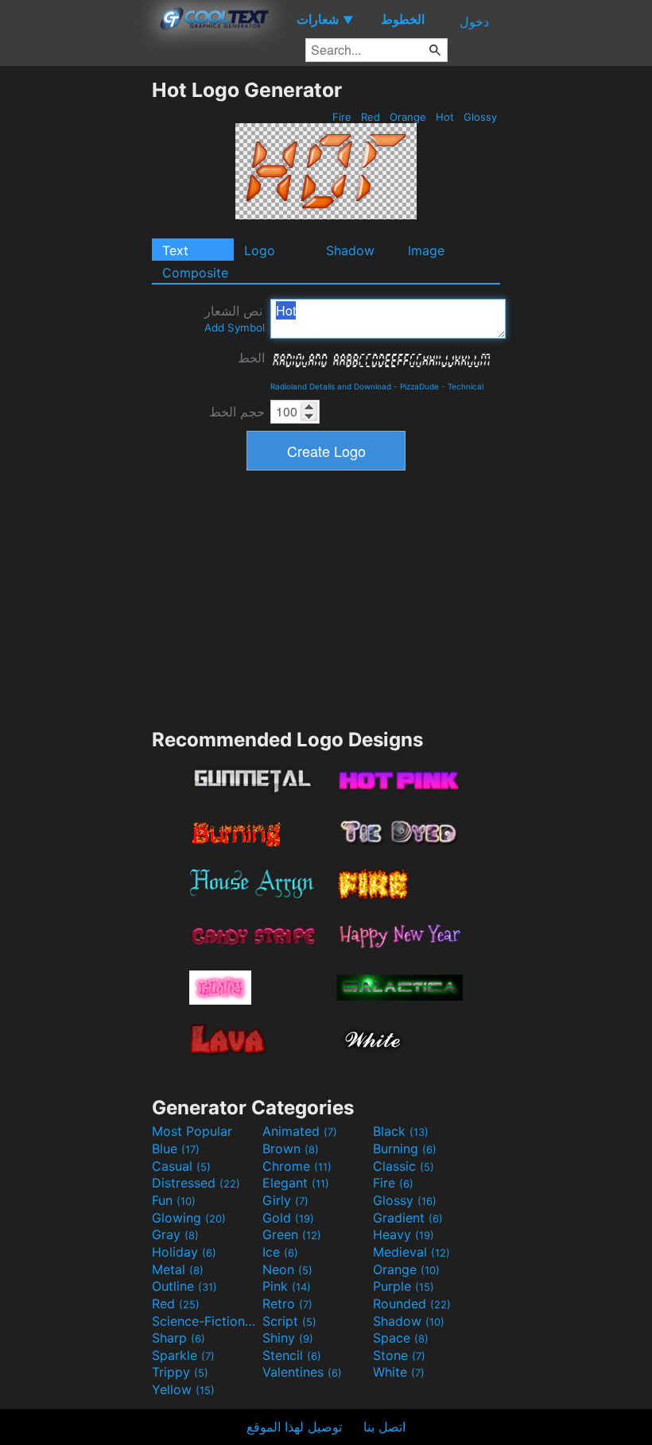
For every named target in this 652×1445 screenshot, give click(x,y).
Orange (407, 116)
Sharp (178, 1338)
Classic (403, 1166)
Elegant (295, 1183)
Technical (465, 386)
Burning (405, 1148)
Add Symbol (234, 327)
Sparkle (183, 1355)
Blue (176, 1148)
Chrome (297, 1166)
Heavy (403, 1234)
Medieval (411, 1252)
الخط (251, 358)
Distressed (196, 1183)
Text (175, 250)
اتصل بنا (384, 1427)
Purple (403, 1286)
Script (289, 1321)
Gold (288, 1218)
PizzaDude (419, 386)
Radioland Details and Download (330, 386)
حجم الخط (237, 412)
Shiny (287, 1338)
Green (291, 1234)
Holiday (184, 1252)
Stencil (291, 1355)
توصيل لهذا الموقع (294, 1427)
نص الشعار (234, 318)
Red (370, 116)
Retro (287, 1303)
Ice (280, 1252)
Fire (342, 116)
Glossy (480, 116)
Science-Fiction (205, 1321)
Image (426, 250)
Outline (184, 1286)
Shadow (350, 250)
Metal (178, 1269)
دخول (474, 21)
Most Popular (192, 1131)
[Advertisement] (75, 316)
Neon (287, 1269)
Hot (445, 116)
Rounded (412, 1303)
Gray (175, 1234)
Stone (399, 1355)
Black (401, 1131)
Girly (285, 1200)
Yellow (183, 1389)
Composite (195, 273)
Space (401, 1338)
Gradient (408, 1218)
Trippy (180, 1372)
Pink (286, 1286)
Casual (181, 1166)
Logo (259, 250)
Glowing (189, 1218)
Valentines (302, 1372)
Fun (174, 1200)
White (399, 1372)
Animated (299, 1131)
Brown (290, 1148)
